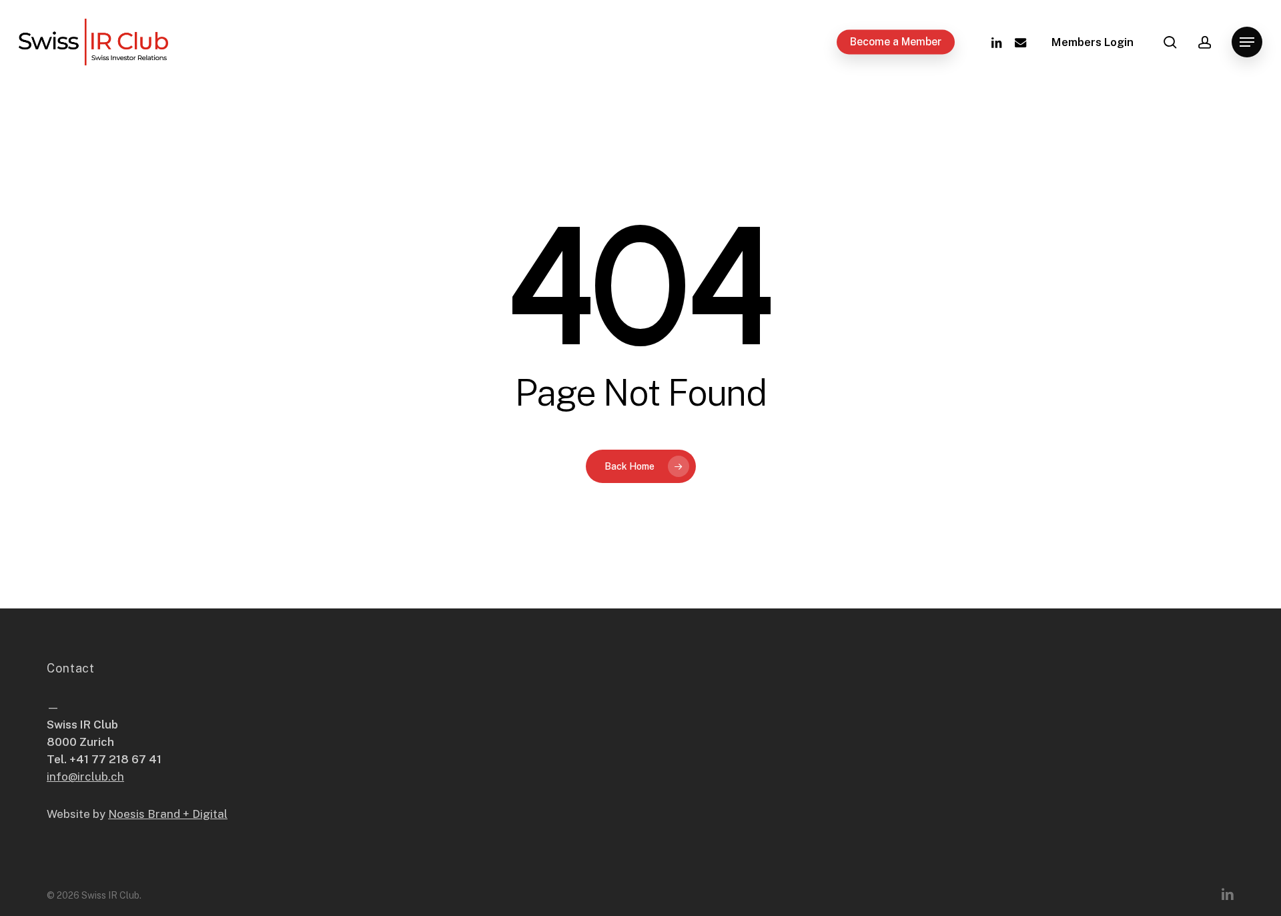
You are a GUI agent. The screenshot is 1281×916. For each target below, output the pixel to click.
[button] (1247, 42)
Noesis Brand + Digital (168, 814)
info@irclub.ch (85, 776)
